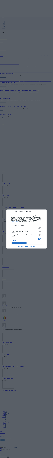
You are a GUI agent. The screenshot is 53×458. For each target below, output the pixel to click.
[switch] (39, 228)
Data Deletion (20, 246)
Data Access (26, 246)
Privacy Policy (32, 246)
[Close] (44, 212)
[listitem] (26, 225)
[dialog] (26, 229)
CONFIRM (19, 242)
